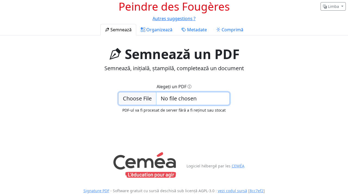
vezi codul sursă (232, 190)
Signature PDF (96, 190)
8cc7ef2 (256, 190)
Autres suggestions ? (174, 19)
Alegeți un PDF (172, 87)
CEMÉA (238, 166)
